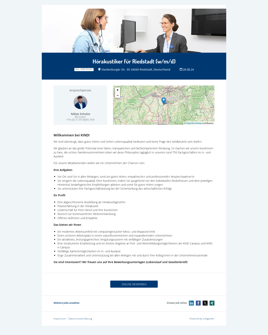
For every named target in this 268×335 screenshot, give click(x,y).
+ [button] (118, 90)
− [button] (118, 95)
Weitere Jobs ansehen (66, 303)
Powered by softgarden (202, 318)
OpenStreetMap (193, 123)
